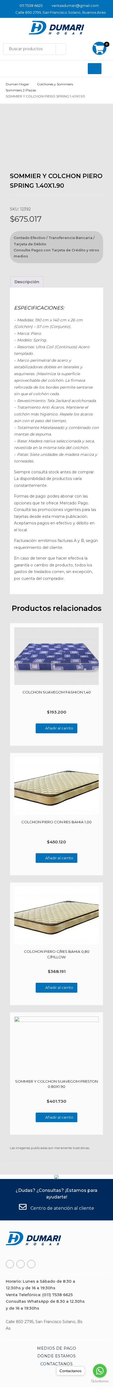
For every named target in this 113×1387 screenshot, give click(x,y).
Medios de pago (56, 1348)
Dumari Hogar (17, 84)
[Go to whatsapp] (100, 1371)
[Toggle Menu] (94, 68)
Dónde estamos (56, 1356)
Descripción (27, 281)
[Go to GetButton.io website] (100, 1381)
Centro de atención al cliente (61, 1208)
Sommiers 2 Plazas (21, 90)
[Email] (31, 1264)
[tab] (26, 282)
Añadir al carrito (59, 728)
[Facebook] (10, 1264)
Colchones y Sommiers (55, 84)
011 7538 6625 (31, 5)
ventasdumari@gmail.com (75, 5)
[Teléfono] (20, 1264)
